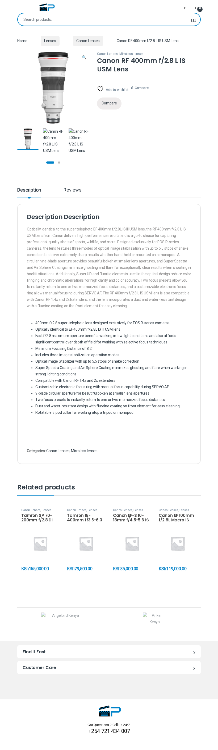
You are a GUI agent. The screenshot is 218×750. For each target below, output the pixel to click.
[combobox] (102, 19)
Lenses (50, 41)
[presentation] (199, 620)
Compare (142, 88)
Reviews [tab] (72, 190)
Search (193, 19)
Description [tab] (29, 190)
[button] (84, 57)
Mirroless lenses (131, 54)
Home (22, 41)
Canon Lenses (87, 41)
